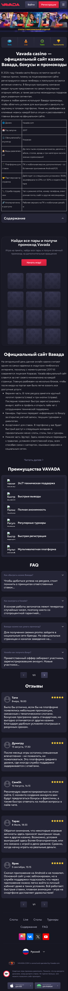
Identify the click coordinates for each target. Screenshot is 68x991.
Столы (38, 919)
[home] (10, 4)
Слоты (14, 919)
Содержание (28, 926)
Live (25, 919)
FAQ (45, 926)
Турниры (52, 919)
